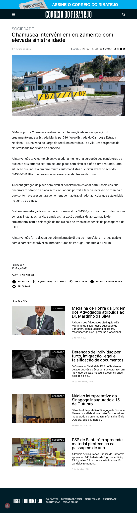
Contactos (52, 499)
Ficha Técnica (92, 499)
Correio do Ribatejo (60, 14)
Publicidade (109, 499)
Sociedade (23, 29)
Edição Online (70, 502)
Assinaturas (53, 502)
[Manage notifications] (7, 505)
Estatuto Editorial (71, 499)
